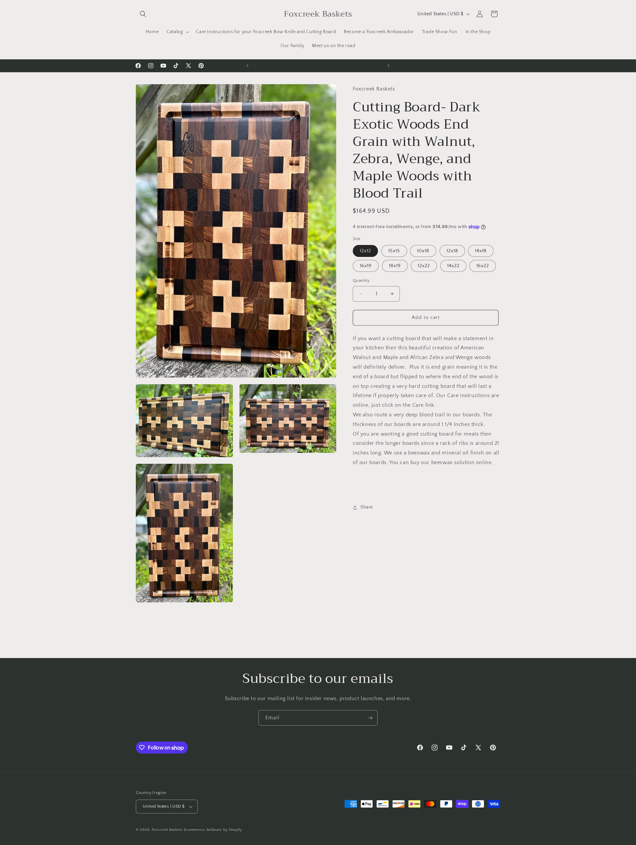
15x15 (394, 251)
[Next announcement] (388, 65)
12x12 (365, 251)
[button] (143, 14)
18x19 (395, 266)
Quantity (361, 280)
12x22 (424, 266)
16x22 (482, 266)
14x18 (481, 251)
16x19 (366, 266)
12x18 (452, 251)
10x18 (423, 251)
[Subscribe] (370, 718)
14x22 (453, 266)
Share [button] (366, 507)
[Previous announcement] (247, 65)
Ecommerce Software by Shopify (213, 830)
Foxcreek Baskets (167, 830)
